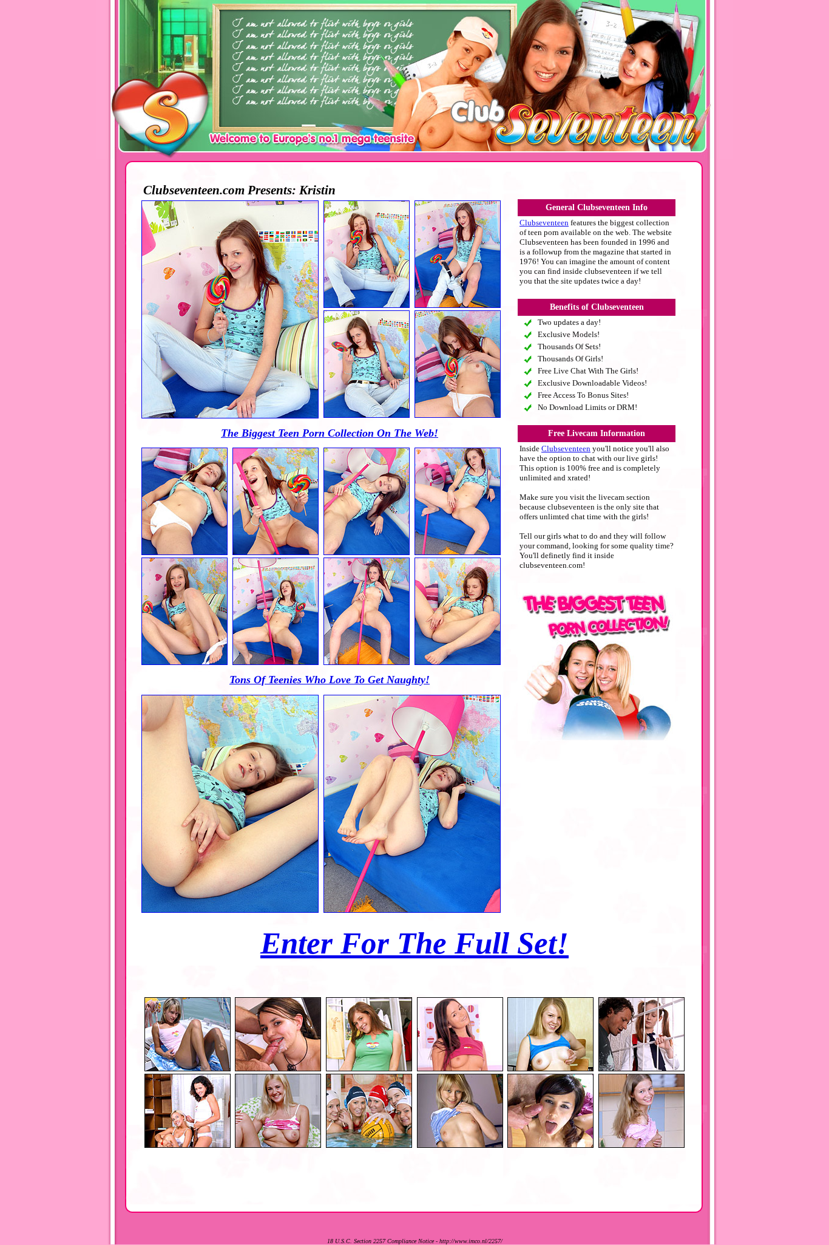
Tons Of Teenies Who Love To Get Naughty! (329, 680)
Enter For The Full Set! (414, 943)
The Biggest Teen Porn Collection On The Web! (329, 433)
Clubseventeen (544, 222)
